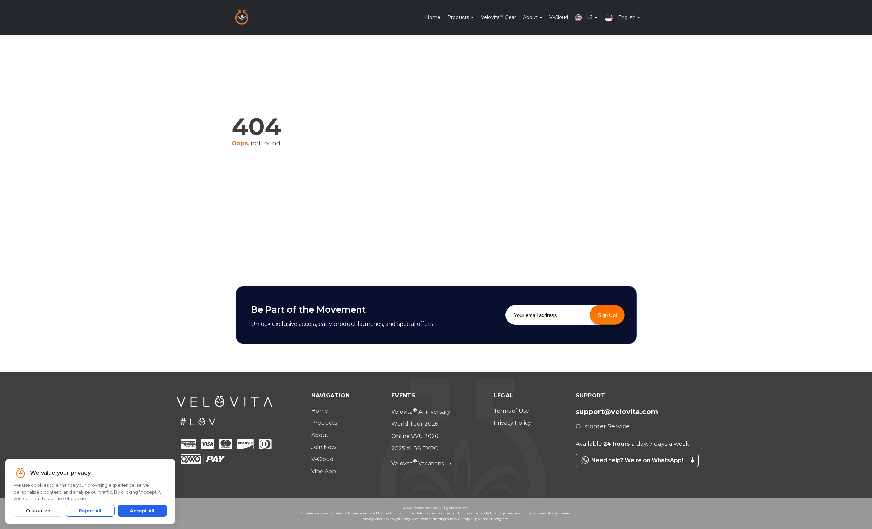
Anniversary (420, 412)
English (626, 17)
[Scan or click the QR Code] (633, 470)
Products (458, 17)
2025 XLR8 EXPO (415, 448)
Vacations (421, 463)
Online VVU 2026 (414, 436)
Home (432, 17)
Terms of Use (511, 411)
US (589, 17)
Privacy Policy (512, 423)
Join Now (323, 447)
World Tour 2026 (414, 424)
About (530, 17)
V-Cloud (558, 17)
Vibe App (323, 471)
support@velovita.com (617, 412)
